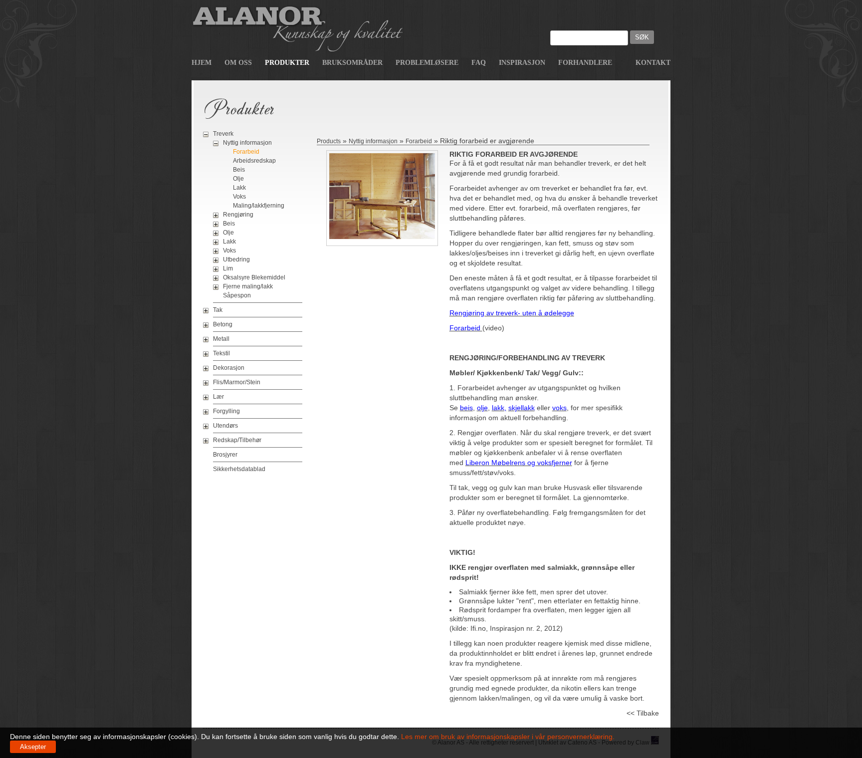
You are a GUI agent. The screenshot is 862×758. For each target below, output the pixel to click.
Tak (217, 309)
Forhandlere (585, 62)
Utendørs (225, 425)
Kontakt (653, 62)
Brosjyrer (225, 454)
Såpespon (237, 295)
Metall (221, 338)
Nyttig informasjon (247, 142)
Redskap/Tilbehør (237, 440)
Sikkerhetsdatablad (239, 469)
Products (329, 141)
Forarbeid (246, 151)
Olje (238, 178)
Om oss (238, 62)
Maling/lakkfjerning (258, 205)
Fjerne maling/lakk (248, 286)
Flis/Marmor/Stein (236, 382)
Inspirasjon (522, 62)
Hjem (202, 62)
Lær (218, 396)
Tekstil (221, 353)
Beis (239, 169)
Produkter (287, 62)
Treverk (223, 133)
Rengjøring (238, 214)
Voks (239, 196)
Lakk (239, 187)
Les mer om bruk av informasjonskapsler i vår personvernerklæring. (507, 737)
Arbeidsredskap (254, 160)
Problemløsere (427, 62)
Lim (228, 268)
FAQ (478, 62)
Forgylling (226, 411)
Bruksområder (352, 62)
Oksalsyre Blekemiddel (254, 277)
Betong (222, 324)
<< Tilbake (643, 713)
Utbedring (236, 259)
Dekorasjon (228, 367)
